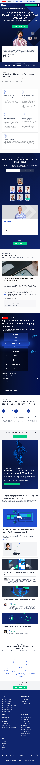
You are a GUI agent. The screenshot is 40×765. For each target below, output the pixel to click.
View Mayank (8, 546)
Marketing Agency (24, 701)
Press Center (4, 745)
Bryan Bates (10, 603)
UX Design (26, 633)
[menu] (38, 5)
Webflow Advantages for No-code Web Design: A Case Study (18, 530)
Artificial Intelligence (5, 717)
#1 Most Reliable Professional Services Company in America (26, 1)
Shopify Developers (7, 670)
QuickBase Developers (8, 662)
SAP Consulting (23, 735)
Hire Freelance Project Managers (8, 707)
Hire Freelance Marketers (6, 703)
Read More (5, 539)
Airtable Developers (20, 662)
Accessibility (32, 760)
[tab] (13, 170)
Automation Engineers (9, 673)
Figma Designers (21, 673)
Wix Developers (19, 659)
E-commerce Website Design (19, 633)
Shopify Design (10, 633)
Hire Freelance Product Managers (8, 709)
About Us (3, 749)
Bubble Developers (8, 659)
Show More (15, 550)
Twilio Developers (32, 664)
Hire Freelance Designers (6, 701)
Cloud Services (4, 721)
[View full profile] (5, 604)
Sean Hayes (7, 221)
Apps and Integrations (6, 725)
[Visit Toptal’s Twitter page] (31, 755)
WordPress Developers (20, 676)
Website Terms (26, 760)
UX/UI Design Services (25, 731)
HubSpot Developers (32, 670)
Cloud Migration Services (25, 727)
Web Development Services (26, 717)
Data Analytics (4, 719)
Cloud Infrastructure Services (26, 729)
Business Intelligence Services (26, 719)
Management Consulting (25, 703)
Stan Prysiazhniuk (11, 630)
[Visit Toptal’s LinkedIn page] (28, 755)
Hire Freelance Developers (6, 699)
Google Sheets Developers (20, 664)
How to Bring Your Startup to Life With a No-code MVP (19, 573)
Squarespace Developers (30, 659)
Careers (3, 747)
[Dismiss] (37, 1)
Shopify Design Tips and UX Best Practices (17, 627)
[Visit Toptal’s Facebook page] (34, 755)
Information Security (5, 723)
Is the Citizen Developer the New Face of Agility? (19, 600)
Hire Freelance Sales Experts (7, 711)
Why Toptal (4, 741)
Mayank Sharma (18, 544)
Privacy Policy (21, 760)
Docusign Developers (13, 667)
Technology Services (13, 5)
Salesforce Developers (20, 670)
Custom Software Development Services (9, 727)
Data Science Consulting (25, 721)
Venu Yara (5, 47)
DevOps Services (24, 725)
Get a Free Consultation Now (31, 5)
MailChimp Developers (32, 662)
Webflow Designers (31, 673)
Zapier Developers (7, 664)
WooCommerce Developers (26, 667)
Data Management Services (26, 723)
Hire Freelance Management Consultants (9, 705)
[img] (24, 546)
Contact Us (4, 743)
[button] (20, 181)
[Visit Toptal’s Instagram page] (37, 755)
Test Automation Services (25, 733)
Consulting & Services (25, 696)
